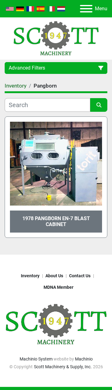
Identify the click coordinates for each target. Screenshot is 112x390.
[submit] (98, 105)
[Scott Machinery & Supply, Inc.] (56, 324)
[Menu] (86, 8)
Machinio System (36, 358)
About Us (54, 275)
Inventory (30, 275)
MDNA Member (58, 287)
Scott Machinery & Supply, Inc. (63, 366)
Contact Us (80, 275)
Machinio (84, 358)
